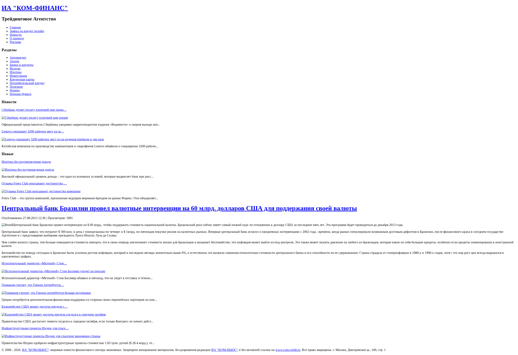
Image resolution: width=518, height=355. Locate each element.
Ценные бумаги (20, 94)
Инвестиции (18, 75)
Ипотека (15, 72)
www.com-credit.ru (287, 350)
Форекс (15, 90)
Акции (14, 61)
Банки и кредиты (21, 65)
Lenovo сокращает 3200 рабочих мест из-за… (33, 131)
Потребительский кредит (27, 83)
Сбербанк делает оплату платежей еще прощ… (34, 109)
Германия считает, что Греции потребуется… (33, 285)
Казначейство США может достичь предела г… (35, 306)
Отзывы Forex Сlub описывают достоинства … (34, 183)
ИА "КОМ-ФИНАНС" (35, 8)
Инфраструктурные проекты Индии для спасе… (35, 328)
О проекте (17, 38)
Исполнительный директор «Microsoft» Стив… (34, 263)
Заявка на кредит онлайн (27, 31)
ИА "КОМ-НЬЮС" (35, 350)
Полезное (16, 86)
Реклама (15, 42)
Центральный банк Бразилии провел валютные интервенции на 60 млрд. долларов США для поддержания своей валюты (179, 208)
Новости (16, 34)
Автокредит (18, 57)
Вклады (15, 68)
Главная (15, 27)
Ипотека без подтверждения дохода (26, 161)
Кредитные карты (22, 79)
